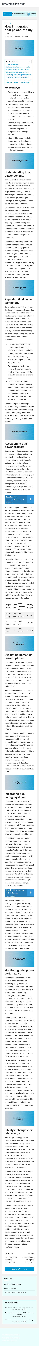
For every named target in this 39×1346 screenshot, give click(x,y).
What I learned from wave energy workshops (19, 1320)
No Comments (25, 36)
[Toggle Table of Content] (29, 61)
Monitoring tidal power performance (18, 80)
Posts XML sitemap (9, 1341)
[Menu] (36, 3)
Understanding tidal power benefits (18, 67)
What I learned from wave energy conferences (19, 1307)
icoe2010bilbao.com (13, 3)
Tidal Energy (8, 23)
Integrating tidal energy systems (17, 77)
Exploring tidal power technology (17, 69)
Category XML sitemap (11, 1338)
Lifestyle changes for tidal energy (17, 82)
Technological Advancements (15, 1292)
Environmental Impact (12, 1284)
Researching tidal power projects (17, 72)
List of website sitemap (11, 1335)
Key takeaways (13, 64)
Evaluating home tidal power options (18, 75)
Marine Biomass (10, 1288)
